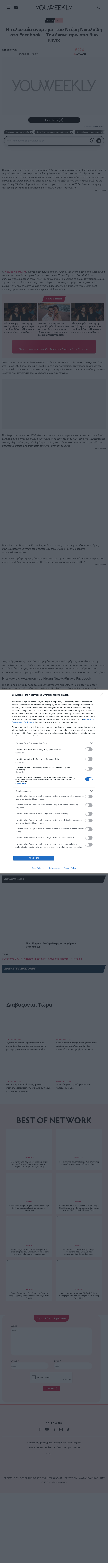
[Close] (102, 695)
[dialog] (54, 781)
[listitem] (54, 743)
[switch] (89, 749)
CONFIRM (34, 858)
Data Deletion (38, 868)
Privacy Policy (70, 868)
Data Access (54, 868)
